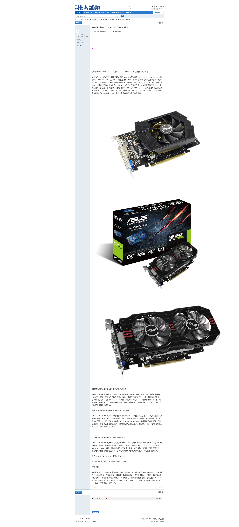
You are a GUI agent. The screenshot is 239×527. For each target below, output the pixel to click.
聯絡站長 (148, 519)
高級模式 (158, 498)
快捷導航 (157, 12)
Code (104, 498)
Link (100, 498)
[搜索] (122, 16)
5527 (78, 34)
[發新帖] (78, 22)
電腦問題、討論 (99, 12)
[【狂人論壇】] (88, 9)
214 (87, 34)
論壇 (86, 19)
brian (95, 31)
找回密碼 (161, 6)
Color (95, 498)
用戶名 (129, 6)
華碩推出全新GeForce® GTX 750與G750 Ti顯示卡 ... (116, 19)
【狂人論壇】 (75, 19)
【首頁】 (78, 12)
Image (97, 498)
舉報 (160, 487)
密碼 (129, 9)
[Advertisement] (126, 48)
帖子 (116, 16)
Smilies (107, 498)
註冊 (160, 9)
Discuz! (84, 519)
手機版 (143, 519)
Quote (102, 498)
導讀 (108, 12)
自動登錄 (154, 6)
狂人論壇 (161, 519)
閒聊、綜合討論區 (117, 12)
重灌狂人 (128, 12)
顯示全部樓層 (117, 31)
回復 (95, 487)
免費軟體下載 (88, 12)
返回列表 (160, 23)
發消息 (80, 46)
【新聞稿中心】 (94, 19)
